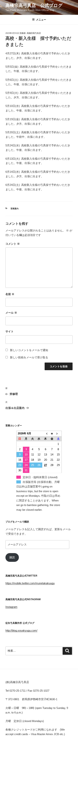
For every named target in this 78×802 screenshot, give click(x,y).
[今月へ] (52, 433)
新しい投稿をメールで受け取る (29, 357)
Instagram (11, 606)
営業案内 (15, 208)
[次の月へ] (58, 433)
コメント (12, 243)
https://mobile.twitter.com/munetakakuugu (30, 583)
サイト (9, 331)
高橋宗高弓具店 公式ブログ (34, 5)
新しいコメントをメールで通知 (29, 350)
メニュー (41, 19)
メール (11, 312)
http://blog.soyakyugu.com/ (21, 630)
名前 (9, 294)
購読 (12, 557)
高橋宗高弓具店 (34, 33)
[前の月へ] (45, 433)
